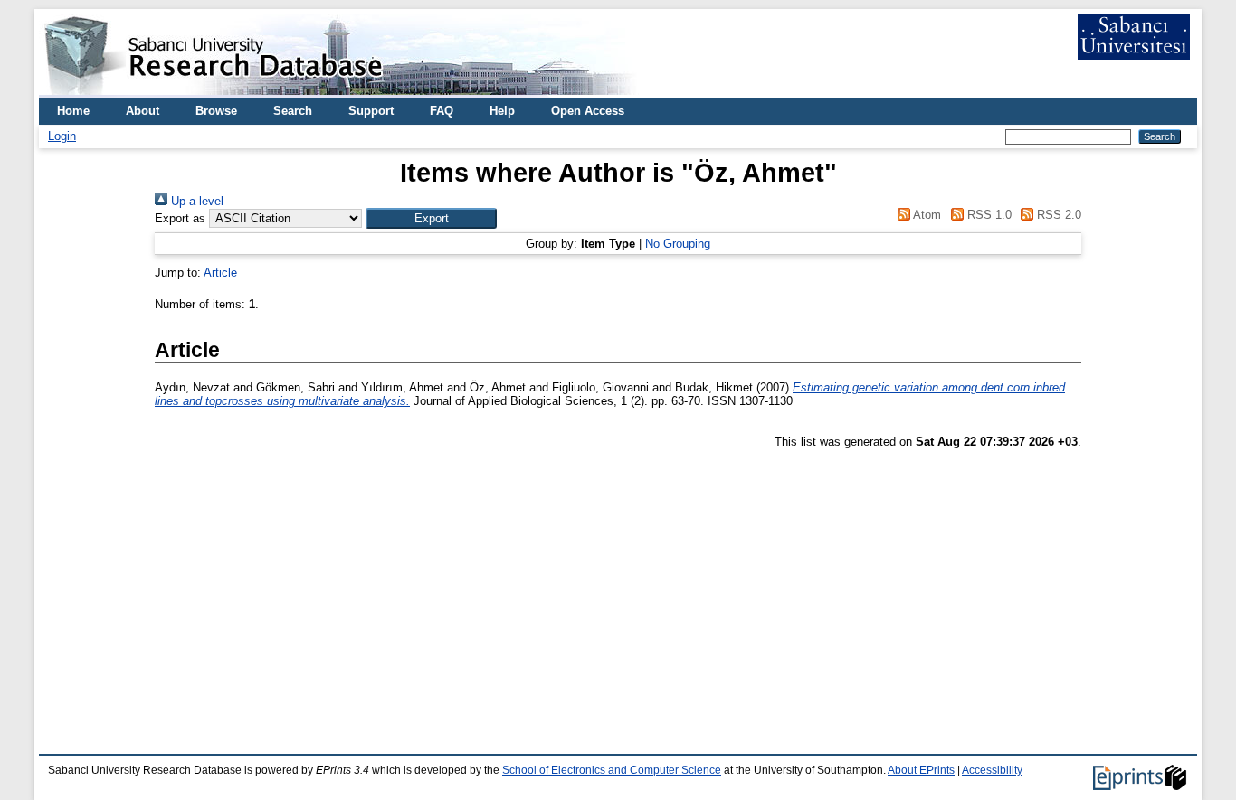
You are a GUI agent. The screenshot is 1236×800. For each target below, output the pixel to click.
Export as (180, 218)
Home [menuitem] (73, 111)
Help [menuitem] (502, 111)
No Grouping (677, 243)
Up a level (195, 201)
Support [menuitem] (371, 111)
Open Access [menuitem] (587, 111)
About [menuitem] (142, 111)
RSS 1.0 (987, 214)
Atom (925, 214)
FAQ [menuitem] (441, 111)
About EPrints (921, 770)
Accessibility (992, 770)
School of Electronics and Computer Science (611, 770)
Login (62, 136)
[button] (431, 218)
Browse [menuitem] (216, 111)
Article (220, 272)
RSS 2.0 (1057, 214)
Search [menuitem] (292, 111)
